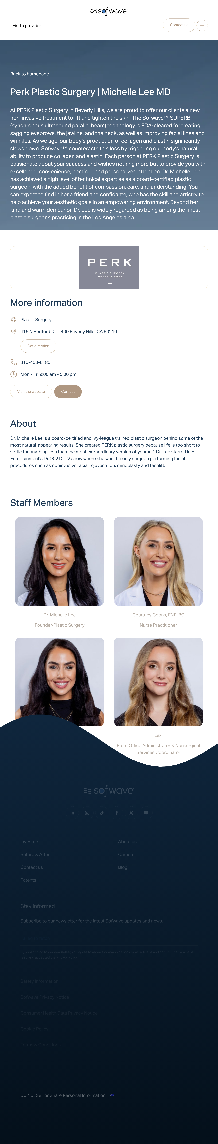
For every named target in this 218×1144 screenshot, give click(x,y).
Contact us (31, 870)
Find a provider (27, 25)
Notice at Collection (40, 1076)
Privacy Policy (66, 960)
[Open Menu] (202, 25)
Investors (30, 844)
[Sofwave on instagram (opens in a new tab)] (87, 815)
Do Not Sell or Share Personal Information (63, 1095)
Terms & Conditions (40, 1047)
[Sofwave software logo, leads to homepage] (109, 11)
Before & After (34, 857)
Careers (126, 857)
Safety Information (39, 984)
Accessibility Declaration (45, 1060)
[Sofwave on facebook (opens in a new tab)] (116, 815)
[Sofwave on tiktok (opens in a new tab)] (101, 815)
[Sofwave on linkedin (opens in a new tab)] (72, 815)
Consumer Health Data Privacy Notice (59, 1016)
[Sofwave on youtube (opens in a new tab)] (146, 815)
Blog (122, 870)
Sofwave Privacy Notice (45, 1000)
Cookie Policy (34, 1032)
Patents (28, 883)
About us (127, 844)
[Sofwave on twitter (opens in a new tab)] (131, 815)
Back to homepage (29, 74)
